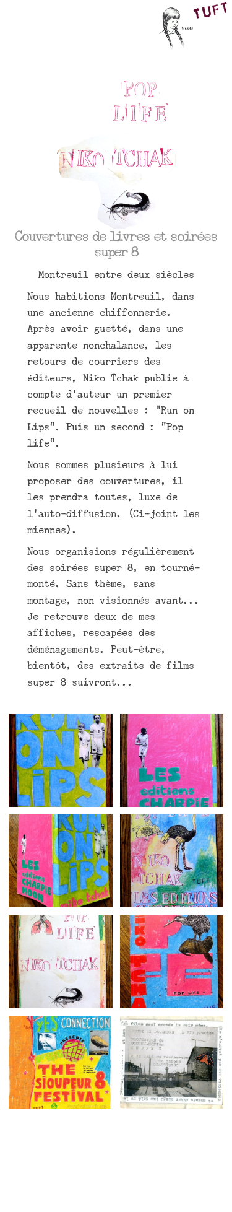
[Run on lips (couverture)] (61, 760)
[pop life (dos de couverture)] (61, 961)
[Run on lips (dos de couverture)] (172, 760)
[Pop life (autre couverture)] (172, 961)
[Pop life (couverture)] (172, 860)
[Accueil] (191, 28)
